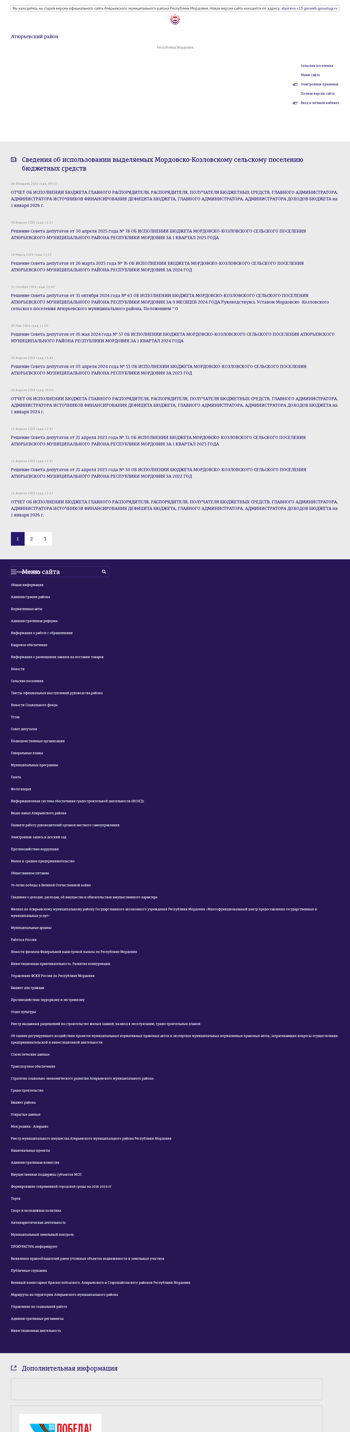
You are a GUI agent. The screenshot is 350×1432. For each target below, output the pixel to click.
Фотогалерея (21, 789)
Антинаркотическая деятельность (38, 1223)
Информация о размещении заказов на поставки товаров (57, 657)
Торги (16, 1199)
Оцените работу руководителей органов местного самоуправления (65, 825)
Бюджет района (23, 1102)
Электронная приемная (320, 84)
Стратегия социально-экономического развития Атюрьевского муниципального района (82, 1078)
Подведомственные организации (38, 741)
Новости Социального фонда (34, 705)
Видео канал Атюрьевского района (38, 813)
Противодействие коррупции (35, 849)
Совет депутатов (24, 729)
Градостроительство (27, 1090)
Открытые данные (25, 1114)
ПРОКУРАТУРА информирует (34, 1247)
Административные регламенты (37, 1319)
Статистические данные (30, 1054)
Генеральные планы (27, 753)
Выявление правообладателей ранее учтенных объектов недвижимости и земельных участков (87, 1259)
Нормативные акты (26, 609)
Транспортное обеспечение (33, 1066)
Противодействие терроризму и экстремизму (47, 1000)
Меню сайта (310, 75)
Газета (16, 777)
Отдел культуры (23, 1012)
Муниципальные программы (34, 765)
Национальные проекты (30, 1150)
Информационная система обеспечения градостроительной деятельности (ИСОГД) (77, 801)
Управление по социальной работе (39, 1307)
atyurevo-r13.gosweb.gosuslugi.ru (309, 8)
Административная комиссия (35, 1162)
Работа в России (24, 940)
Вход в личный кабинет (320, 103)
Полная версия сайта (317, 94)
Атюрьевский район (34, 37)
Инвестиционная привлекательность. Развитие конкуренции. (61, 964)
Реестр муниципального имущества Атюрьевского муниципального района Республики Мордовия (91, 1138)
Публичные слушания (29, 1271)
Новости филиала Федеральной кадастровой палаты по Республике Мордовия (74, 952)
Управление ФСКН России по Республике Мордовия (53, 976)
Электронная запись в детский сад (38, 837)
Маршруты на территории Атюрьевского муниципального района (64, 1295)
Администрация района (30, 597)
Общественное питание (30, 873)
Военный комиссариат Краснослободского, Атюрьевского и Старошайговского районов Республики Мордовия (100, 1283)
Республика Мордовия (175, 47)
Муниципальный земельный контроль (42, 1235)
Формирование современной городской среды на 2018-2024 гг (61, 1187)
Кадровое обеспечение (29, 645)
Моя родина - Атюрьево (29, 1126)
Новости (18, 669)
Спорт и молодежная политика (36, 1211)
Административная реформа (34, 621)
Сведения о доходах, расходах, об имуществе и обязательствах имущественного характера (84, 897)
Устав (15, 717)
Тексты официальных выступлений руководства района (57, 693)
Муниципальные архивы (31, 928)
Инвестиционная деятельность (36, 1331)
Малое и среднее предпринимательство (43, 861)
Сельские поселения (317, 66)
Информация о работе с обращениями (42, 633)
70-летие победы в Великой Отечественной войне (51, 885)
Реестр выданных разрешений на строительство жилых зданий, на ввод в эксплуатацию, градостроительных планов (105, 1024)
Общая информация (27, 585)
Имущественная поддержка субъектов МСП (46, 1175)
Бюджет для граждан (27, 988)
